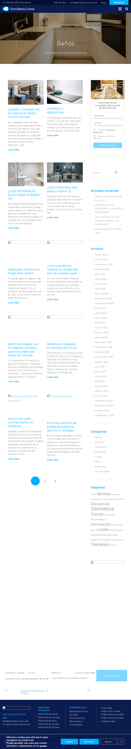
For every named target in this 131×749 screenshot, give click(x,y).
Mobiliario (95, 535)
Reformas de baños (48, 714)
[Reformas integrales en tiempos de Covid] (65, 327)
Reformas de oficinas (49, 727)
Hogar (98, 456)
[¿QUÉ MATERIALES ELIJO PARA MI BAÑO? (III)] (26, 174)
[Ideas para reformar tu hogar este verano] (26, 253)
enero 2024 (101, 259)
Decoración (100, 504)
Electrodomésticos (98, 520)
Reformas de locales (48, 724)
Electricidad (109, 515)
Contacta (118, 2)
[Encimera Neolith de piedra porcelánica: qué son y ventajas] (65, 406)
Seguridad (106, 540)
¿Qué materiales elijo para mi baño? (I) (62, 189)
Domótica (100, 447)
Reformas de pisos (47, 720)
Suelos (114, 540)
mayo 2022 (101, 317)
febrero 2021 (102, 390)
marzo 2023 (101, 293)
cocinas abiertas (109, 499)
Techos (120, 540)
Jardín (93, 530)
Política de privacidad (112, 714)
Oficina (98, 461)
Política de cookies (110, 711)
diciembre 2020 (103, 400)
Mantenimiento (116, 530)
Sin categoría (102, 471)
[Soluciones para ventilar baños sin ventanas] (26, 404)
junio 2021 (100, 371)
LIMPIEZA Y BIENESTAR (55, 110)
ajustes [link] (43, 746)
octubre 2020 (102, 410)
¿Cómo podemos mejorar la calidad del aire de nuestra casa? (62, 269)
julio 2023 (100, 274)
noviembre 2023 (104, 264)
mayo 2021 (101, 376)
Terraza (113, 545)
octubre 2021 (102, 352)
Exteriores (100, 451)
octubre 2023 (102, 269)
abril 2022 (100, 322)
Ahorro (93, 494)
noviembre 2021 (104, 347)
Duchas (97, 514)
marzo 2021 (101, 386)
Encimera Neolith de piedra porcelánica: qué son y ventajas (61, 426)
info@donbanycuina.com (83, 2)
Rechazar (89, 741)
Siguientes (55, 480)
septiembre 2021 (104, 356)
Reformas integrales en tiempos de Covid (62, 346)
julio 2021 (100, 366)
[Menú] (120, 9)
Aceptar (69, 741)
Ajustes (108, 741)
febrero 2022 (102, 332)
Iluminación (101, 524)
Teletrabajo (100, 544)
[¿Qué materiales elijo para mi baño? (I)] (65, 172)
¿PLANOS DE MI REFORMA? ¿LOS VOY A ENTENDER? (109, 208)
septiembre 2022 (104, 303)
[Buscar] (126, 8)
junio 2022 (100, 313)
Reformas (100, 466)
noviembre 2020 (104, 405)
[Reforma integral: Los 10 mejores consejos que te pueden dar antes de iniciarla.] (26, 327)
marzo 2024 (101, 254)
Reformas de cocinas (49, 717)
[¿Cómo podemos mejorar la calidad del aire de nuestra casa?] (65, 251)
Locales (102, 529)
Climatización (96, 499)
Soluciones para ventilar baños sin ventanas (20, 422)
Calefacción (116, 494)
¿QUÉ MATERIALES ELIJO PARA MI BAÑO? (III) (24, 194)
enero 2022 (101, 337)
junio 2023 (100, 278)
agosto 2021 (101, 361)
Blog (103, 2)
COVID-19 (120, 499)
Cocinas (99, 442)
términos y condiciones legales (32, 691)
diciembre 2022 (103, 298)
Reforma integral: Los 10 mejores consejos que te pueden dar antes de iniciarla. (23, 349)
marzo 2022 (101, 327)
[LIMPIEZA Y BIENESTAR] (65, 92)
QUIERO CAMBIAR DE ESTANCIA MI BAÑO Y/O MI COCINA (24, 113)
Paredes (103, 535)
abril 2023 (100, 288)
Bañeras (104, 494)
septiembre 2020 (104, 415)
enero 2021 (101, 395)
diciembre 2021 (103, 342)
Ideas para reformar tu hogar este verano (24, 271)
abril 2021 (100, 381)
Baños (98, 437)
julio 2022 (100, 308)
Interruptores (117, 525)
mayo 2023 (101, 283)
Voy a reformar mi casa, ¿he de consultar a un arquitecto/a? (108, 220)
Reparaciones (96, 540)
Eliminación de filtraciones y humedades (77, 721)
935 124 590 (60, 2)
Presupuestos (112, 535)
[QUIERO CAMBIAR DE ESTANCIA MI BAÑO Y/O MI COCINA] (26, 92)
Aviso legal (106, 708)
